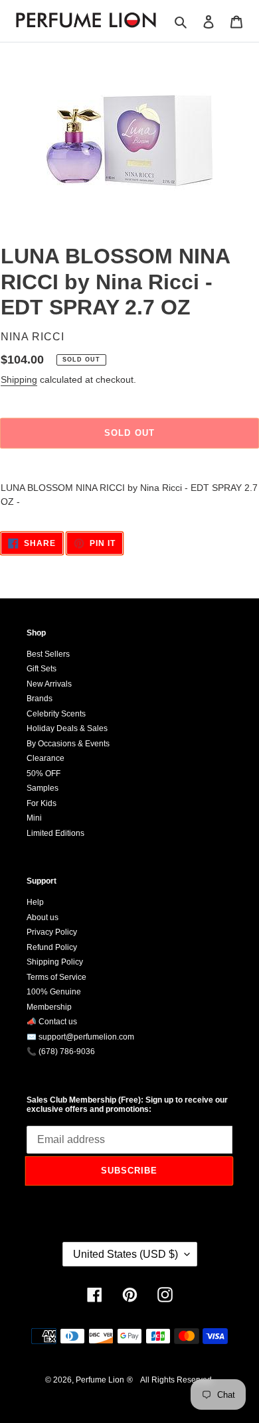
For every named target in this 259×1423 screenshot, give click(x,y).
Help (35, 902)
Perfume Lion (100, 1380)
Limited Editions (55, 833)
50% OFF (43, 773)
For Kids (41, 803)
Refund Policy (52, 947)
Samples (42, 788)
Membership (49, 1007)
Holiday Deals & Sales (67, 728)
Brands (39, 698)
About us (42, 917)
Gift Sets (41, 668)
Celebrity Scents (56, 713)
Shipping (19, 379)
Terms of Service (56, 977)
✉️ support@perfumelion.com (80, 1037)
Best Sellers (48, 654)
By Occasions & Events (68, 743)
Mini (34, 818)
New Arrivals (49, 684)
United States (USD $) (125, 1254)
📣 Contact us (52, 1021)
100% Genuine (54, 991)
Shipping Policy (55, 962)
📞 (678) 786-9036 (61, 1051)
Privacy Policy (52, 932)
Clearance (45, 758)
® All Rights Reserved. (170, 1380)
